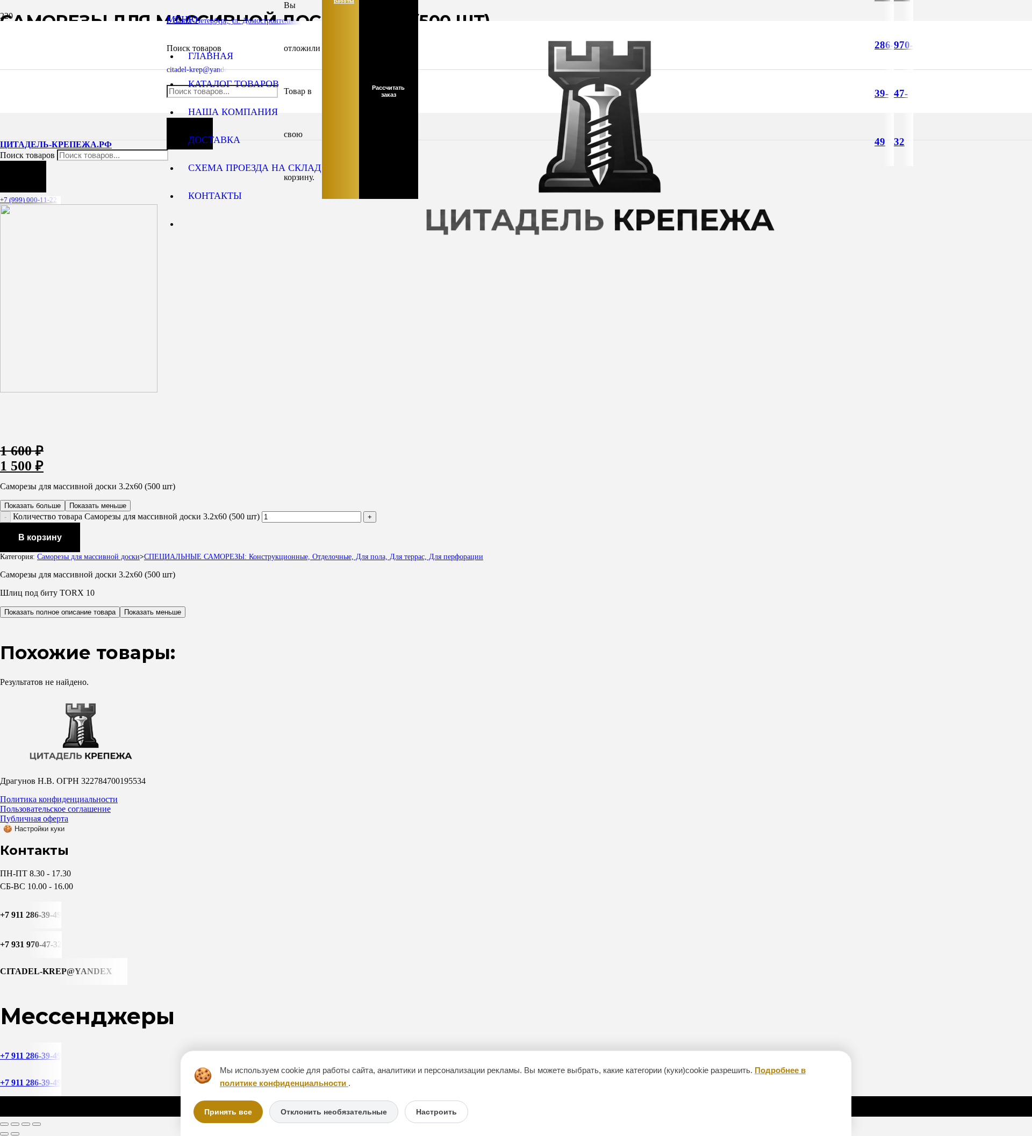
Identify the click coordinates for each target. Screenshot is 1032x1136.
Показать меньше (97, 506)
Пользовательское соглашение (55, 808)
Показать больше (32, 506)
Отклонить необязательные (334, 1112)
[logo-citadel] (599, 250)
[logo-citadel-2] (78, 389)
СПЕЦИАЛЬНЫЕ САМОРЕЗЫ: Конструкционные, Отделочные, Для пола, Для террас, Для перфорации (313, 556)
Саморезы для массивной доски (88, 556)
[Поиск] (23, 176)
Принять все (228, 1112)
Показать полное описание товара (60, 612)
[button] (182, 19)
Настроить (436, 1112)
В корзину (40, 537)
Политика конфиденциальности (59, 799)
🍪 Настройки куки (33, 829)
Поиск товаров (28, 155)
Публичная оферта (34, 818)
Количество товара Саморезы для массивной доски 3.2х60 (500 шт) (136, 516)
